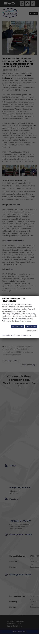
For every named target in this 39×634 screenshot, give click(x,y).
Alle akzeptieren (17, 326)
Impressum (26, 335)
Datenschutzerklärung (11, 335)
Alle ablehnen (31, 326)
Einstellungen (31, 331)
